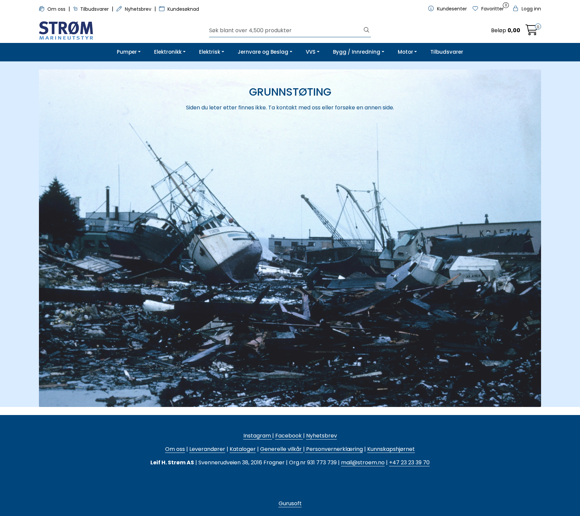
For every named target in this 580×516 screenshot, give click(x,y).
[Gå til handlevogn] (532, 32)
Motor (405, 51)
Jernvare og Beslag (263, 51)
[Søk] (366, 30)
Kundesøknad (182, 9)
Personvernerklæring (334, 449)
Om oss (56, 9)
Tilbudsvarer (94, 9)
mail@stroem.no (363, 462)
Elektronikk (168, 51)
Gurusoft (290, 503)
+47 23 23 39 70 (409, 462)
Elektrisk (209, 51)
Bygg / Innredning (356, 51)
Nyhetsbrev (138, 9)
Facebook (289, 436)
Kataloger (243, 449)
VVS (311, 51)
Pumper (127, 51)
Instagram (257, 436)
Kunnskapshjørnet (391, 449)
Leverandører (207, 449)
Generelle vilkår (281, 449)
